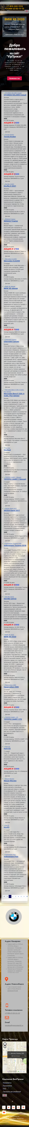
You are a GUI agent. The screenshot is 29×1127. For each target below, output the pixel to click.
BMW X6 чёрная (11, 288)
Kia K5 (6, 827)
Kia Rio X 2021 (10, 186)
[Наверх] (26, 1124)
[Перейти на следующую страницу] (24, 896)
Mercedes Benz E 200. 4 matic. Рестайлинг (14, 395)
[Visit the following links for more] (4, 1107)
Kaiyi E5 (7, 748)
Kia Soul (7, 450)
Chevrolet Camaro (11, 341)
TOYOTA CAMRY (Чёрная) (15, 479)
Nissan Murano (10, 781)
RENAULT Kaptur (11, 221)
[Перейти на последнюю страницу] (27, 896)
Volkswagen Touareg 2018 (15, 545)
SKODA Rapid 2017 (12, 510)
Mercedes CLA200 (12, 261)
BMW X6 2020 (10, 637)
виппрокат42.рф (12, 991)
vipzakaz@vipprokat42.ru (14, 1025)
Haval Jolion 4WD (11, 687)
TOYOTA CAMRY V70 (13, 719)
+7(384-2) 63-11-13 (12, 1013)
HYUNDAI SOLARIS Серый (15, 95)
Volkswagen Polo (11, 856)
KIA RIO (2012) (10, 599)
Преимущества (14, 78)
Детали (7, 132)
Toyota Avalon (10, 137)
